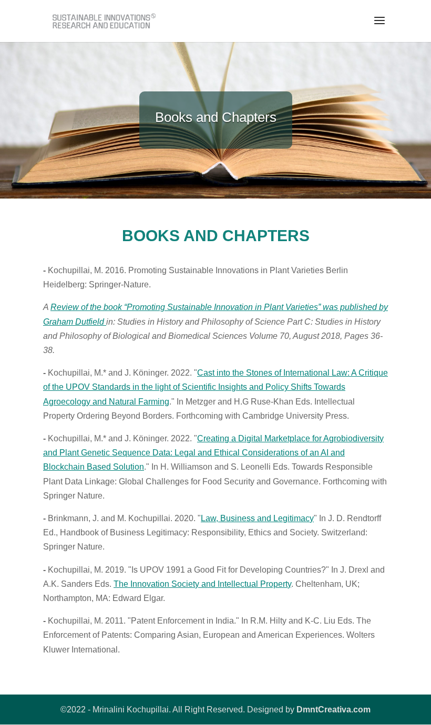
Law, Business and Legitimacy (257, 518)
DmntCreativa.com (333, 709)
